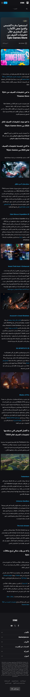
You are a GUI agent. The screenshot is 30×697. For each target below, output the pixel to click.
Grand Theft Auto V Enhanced (18, 266)
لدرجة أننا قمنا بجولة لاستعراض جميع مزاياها (18, 289)
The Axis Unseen (23, 525)
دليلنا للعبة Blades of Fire (13, 418)
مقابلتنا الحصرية (17, 420)
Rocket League (8, 575)
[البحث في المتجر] (26, 8)
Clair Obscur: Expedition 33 (19, 214)
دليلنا (21, 237)
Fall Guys (23, 578)
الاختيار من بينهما (13, 328)
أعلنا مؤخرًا (24, 583)
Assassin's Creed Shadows (19, 315)
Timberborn (25, 476)
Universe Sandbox (22, 501)
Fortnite (17, 575)
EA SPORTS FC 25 (22, 348)
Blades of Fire (24, 395)
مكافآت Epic (10, 596)
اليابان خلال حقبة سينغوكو (14, 320)
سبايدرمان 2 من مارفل (22, 184)
